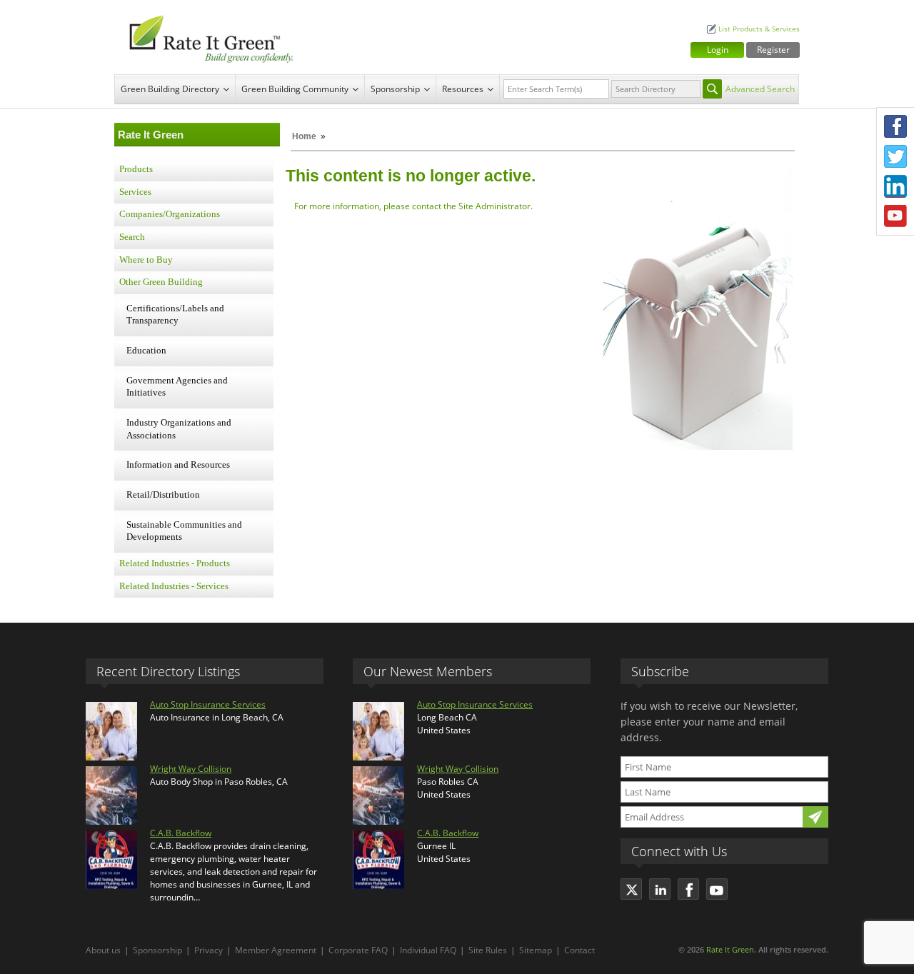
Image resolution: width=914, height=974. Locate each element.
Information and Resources (178, 465)
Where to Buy (146, 260)
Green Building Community (294, 89)
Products (136, 169)
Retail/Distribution (163, 495)
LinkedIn (895, 186)
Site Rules (487, 950)
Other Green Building (161, 282)
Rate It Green (730, 949)
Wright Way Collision (190, 769)
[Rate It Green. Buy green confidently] (207, 37)
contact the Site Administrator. (472, 206)
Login (717, 50)
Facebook (895, 126)
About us (103, 950)
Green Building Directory (170, 89)
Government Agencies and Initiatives (177, 387)
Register (773, 50)
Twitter (895, 156)
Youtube (895, 216)
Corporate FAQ (358, 950)
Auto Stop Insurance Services (208, 704)
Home (304, 136)
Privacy (208, 950)
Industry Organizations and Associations (178, 429)
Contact (579, 950)
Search (132, 237)
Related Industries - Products (174, 563)
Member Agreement (275, 950)
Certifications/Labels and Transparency (175, 314)
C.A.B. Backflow (180, 833)
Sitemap (535, 950)
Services (135, 192)
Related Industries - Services (173, 586)
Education (146, 351)
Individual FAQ (428, 950)
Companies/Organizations (169, 214)
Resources (462, 89)
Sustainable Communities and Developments (184, 531)
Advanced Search (760, 89)
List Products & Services (759, 29)
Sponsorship (395, 89)
